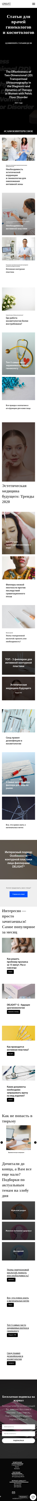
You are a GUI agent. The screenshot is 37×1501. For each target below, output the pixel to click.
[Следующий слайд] (35, 1142)
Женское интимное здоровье (18, 1231)
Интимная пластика (18, 1475)
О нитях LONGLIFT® (17, 1465)
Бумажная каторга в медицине (16, 1152)
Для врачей (18, 1251)
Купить (17, 1467)
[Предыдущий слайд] (1, 1142)
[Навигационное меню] (33, 4)
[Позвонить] (33, 1497)
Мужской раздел (18, 1211)
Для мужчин (17, 1487)
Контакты (17, 1468)
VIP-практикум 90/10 (18, 1476)
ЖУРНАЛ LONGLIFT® (19, 1481)
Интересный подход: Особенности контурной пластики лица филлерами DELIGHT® (18, 859)
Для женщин (18, 1483)
